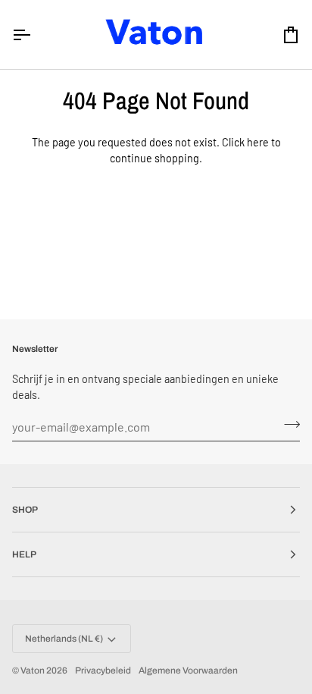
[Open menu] (35, 34)
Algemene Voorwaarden (188, 670)
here (258, 142)
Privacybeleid (103, 670)
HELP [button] (24, 554)
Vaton (32, 670)
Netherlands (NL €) (64, 638)
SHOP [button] (25, 509)
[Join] (287, 425)
